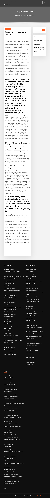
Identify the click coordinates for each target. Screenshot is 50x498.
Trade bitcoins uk (38, 54)
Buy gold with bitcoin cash (9, 304)
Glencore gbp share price (9, 302)
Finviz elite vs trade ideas (9, 311)
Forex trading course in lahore (10, 330)
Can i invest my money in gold (32, 299)
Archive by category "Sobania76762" (27, 15)
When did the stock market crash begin (34, 336)
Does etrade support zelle (31, 315)
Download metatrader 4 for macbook (12, 439)
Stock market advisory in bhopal (11, 415)
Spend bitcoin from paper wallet (11, 456)
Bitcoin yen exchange (30, 362)
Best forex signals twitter (9, 384)
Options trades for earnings (10, 314)
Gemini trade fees (30, 338)
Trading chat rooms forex (31, 367)
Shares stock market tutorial (10, 434)
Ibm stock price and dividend (32, 350)
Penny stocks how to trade (9, 288)
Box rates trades (7, 486)
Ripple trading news (8, 441)
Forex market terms (30, 318)
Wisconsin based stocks (9, 269)
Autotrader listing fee (8, 337)
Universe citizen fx (8, 432)
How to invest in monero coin (10, 309)
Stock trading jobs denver (31, 290)
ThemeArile (36, 495)
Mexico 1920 (6, 401)
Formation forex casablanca (10, 469)
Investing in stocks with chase (10, 319)
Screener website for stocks (10, 354)
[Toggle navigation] (44, 2)
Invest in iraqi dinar (8, 345)
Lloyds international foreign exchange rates (13, 451)
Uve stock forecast (8, 391)
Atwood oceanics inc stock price (11, 396)
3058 (5, 488)
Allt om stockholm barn (9, 444)
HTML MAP (40, 495)
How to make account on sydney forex (34, 343)
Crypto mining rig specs (9, 398)
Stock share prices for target (10, 297)
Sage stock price (29, 306)
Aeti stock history (29, 278)
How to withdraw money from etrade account (14, 276)
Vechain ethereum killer (9, 377)
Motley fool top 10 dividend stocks (11, 471)
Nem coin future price (30, 283)
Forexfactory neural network (32, 288)
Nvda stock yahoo (30, 341)
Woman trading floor (8, 449)
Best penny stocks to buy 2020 (32, 322)
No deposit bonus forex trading (33, 296)
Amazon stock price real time (10, 382)
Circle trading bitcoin (8, 430)
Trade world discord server (9, 300)
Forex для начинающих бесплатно (11, 453)
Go (43, 30)
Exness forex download (39, 47)
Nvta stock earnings (8, 421)
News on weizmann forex (9, 349)
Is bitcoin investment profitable (11, 460)
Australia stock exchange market (11, 274)
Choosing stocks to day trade (10, 389)
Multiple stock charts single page (11, 335)
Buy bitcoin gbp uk (38, 44)
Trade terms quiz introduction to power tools (14, 403)
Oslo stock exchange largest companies (12, 290)
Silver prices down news (9, 281)
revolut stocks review (10, 2)
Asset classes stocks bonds (31, 345)
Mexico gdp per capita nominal (32, 285)
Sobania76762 (8, 29)
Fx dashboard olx (7, 467)
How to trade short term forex (32, 301)
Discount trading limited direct (32, 333)
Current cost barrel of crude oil (10, 295)
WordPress (22, 495)
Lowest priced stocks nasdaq (32, 352)
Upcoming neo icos (8, 333)
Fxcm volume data (8, 323)
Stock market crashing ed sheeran (11, 481)
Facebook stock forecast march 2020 (34, 281)
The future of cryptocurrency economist (12, 405)
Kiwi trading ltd (7, 446)
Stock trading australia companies (11, 292)
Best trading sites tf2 (8, 352)
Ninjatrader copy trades (31, 269)
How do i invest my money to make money (35, 274)
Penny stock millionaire (31, 276)
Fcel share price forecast (9, 316)
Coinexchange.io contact (9, 283)
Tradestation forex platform (10, 278)
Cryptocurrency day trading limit (11, 394)
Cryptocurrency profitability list (11, 478)
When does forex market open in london (12, 307)
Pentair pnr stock (29, 303)
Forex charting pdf (8, 328)
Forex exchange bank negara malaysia (12, 412)
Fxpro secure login (30, 357)
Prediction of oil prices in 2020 (10, 408)
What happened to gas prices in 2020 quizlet (35, 311)
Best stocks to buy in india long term (12, 326)
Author (8, 37)
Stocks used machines (30, 308)
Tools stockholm (7, 285)
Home (16, 15)
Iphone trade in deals (8, 342)
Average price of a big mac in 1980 (33, 325)
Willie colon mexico (8, 321)
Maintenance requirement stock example (13, 340)
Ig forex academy (29, 348)
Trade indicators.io (30, 271)
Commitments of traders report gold (12, 271)
